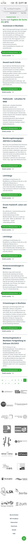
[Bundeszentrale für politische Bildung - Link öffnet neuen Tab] (7, 404)
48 (15, 380)
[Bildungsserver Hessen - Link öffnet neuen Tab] (7, 441)
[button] (24, 538)
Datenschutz (14, 522)
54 (8, 383)
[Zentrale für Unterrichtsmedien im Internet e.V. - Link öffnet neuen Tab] (21, 504)
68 (15, 383)
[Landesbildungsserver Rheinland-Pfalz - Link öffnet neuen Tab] (7, 479)
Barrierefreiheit (14, 515)
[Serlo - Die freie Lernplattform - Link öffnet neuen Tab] (21, 491)
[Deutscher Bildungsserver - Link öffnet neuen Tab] (7, 416)
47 (12, 380)
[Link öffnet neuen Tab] (23, 2)
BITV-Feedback (14, 518)
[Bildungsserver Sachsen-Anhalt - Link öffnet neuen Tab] (7, 491)
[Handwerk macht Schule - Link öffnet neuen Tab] (21, 429)
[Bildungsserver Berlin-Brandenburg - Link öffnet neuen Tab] (21, 392)
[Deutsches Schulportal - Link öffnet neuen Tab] (21, 404)
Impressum (14, 526)
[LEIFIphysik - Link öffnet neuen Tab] (21, 454)
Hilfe (14, 533)
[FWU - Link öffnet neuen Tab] (21, 416)
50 (21, 380)
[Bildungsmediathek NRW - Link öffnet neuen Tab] (21, 441)
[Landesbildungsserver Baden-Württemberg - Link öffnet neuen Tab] (7, 392)
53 (5, 383)
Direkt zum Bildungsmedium (10, 52)
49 (18, 380)
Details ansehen (6, 55)
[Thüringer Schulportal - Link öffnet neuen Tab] (7, 504)
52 (2, 383)
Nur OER (23, 13)
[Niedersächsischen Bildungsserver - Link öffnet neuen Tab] (7, 466)
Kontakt (14, 530)
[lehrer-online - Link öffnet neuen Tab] (7, 454)
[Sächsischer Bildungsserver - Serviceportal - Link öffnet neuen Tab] (21, 479)
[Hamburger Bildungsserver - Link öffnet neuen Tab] (7, 429)
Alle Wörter (13, 13)
